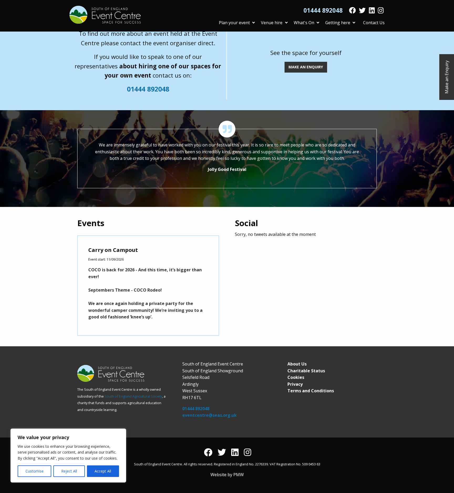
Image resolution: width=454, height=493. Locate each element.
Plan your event (234, 23)
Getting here (337, 23)
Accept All (103, 471)
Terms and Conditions (310, 391)
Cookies (295, 377)
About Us (297, 364)
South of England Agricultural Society (133, 396)
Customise (34, 471)
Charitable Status (306, 371)
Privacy (295, 384)
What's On (304, 23)
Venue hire (271, 23)
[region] (68, 455)
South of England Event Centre (105, 14)
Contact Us (374, 23)
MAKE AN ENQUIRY (305, 66)
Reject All (69, 471)
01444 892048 (323, 10)
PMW (238, 474)
